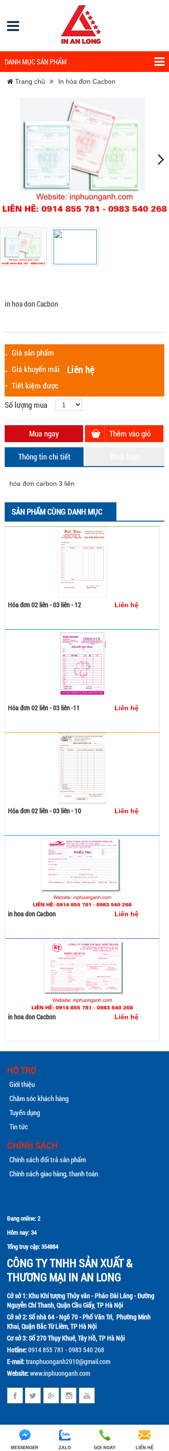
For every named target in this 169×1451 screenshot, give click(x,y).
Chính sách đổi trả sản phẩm (47, 1159)
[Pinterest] (69, 1395)
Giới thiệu (22, 1084)
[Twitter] (33, 1395)
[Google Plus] (51, 1395)
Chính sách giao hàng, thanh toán (53, 1173)
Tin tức (18, 1126)
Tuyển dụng (24, 1112)
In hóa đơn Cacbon (86, 81)
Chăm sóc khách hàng (39, 1098)
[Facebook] (15, 1395)
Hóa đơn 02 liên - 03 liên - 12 (44, 604)
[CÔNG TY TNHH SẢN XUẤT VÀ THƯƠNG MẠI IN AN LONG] (81, 26)
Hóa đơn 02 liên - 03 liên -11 (44, 707)
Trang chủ (29, 81)
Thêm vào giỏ (130, 433)
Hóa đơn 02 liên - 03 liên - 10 (44, 810)
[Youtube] (86, 1395)
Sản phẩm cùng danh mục (57, 511)
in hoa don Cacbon (32, 913)
